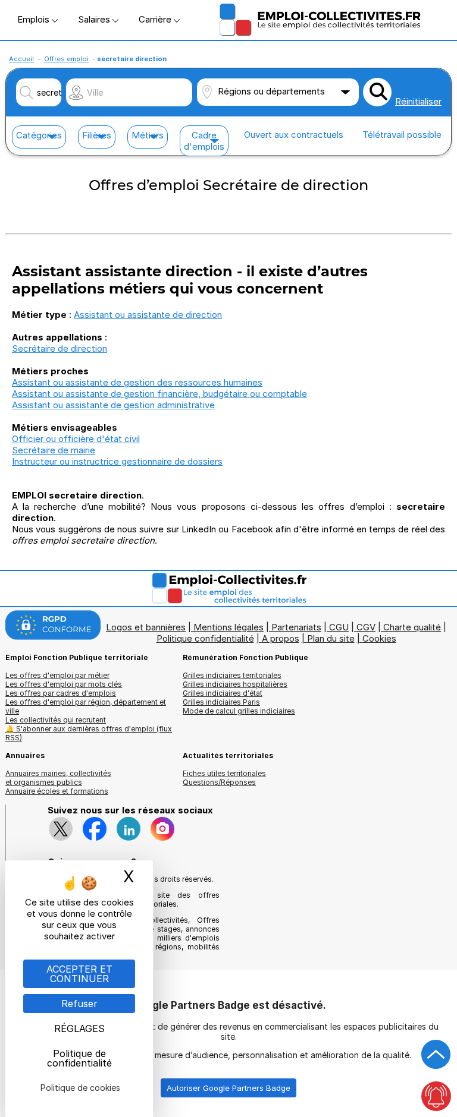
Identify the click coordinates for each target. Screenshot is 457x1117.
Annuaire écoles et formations (56, 791)
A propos (280, 638)
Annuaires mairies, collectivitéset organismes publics (58, 778)
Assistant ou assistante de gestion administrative (113, 405)
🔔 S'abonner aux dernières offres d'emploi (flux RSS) (88, 733)
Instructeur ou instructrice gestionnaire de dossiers (117, 461)
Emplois (34, 19)
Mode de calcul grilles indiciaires (239, 710)
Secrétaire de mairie (53, 450)
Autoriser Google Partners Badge (228, 1088)
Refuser (79, 1003)
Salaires (95, 19)
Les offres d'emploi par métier (57, 675)
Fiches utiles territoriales (224, 773)
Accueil (21, 59)
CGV (365, 627)
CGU (339, 627)
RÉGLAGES (79, 1028)
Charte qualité (412, 627)
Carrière (156, 19)
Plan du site (331, 638)
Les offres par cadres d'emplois (60, 693)
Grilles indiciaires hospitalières (235, 684)
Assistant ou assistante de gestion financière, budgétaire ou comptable (159, 393)
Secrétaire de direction (59, 348)
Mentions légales (228, 627)
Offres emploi (66, 59)
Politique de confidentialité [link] (79, 1058)
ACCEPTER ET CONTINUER (79, 974)
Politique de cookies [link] (80, 1088)
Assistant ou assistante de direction (148, 314)
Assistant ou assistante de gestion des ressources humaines (137, 382)
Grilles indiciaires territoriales (232, 675)
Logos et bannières (146, 627)
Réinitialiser (418, 101)
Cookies (379, 638)
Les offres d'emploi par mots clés (63, 684)
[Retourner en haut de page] (436, 1054)
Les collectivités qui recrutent (55, 719)
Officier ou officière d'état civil (76, 438)
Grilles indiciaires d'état (222, 693)
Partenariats (296, 627)
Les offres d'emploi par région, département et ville (85, 706)
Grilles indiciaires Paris (221, 702)
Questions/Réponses (219, 782)
